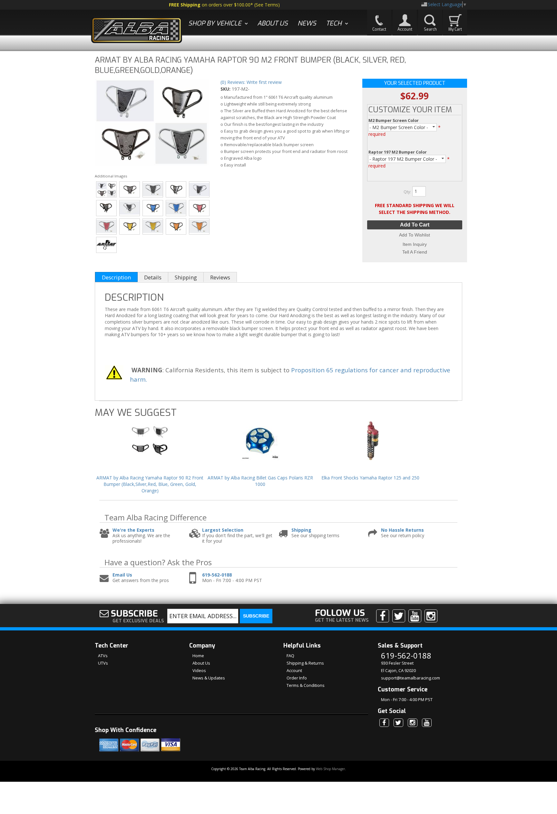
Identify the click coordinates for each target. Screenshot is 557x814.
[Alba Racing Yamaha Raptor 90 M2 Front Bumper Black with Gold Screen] (130, 226)
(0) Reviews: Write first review (251, 82)
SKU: (226, 89)
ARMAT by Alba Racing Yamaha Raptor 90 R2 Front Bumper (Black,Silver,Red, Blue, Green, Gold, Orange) (149, 484)
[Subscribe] (414, 615)
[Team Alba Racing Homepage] (136, 30)
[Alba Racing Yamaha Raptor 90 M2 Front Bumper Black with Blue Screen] (153, 208)
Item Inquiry (415, 244)
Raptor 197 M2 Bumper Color (397, 152)
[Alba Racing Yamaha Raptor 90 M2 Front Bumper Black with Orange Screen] (176, 226)
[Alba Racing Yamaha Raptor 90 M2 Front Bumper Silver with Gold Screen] (153, 226)
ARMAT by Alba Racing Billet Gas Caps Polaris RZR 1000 (260, 481)
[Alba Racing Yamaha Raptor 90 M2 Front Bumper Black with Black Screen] (130, 189)
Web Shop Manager (330, 769)
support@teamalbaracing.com (410, 677)
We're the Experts (133, 530)
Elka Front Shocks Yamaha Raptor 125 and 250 (370, 478)
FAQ (290, 655)
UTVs (103, 663)
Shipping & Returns (305, 663)
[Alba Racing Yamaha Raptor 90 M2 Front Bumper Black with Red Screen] (199, 208)
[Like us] (382, 615)
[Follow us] (398, 615)
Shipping (301, 530)
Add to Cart (414, 224)
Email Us (122, 575)
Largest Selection (222, 530)
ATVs (103, 655)
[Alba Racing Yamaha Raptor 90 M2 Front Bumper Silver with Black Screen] (153, 189)
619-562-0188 (217, 575)
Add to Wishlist (414, 235)
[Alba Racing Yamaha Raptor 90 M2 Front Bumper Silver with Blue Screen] (176, 208)
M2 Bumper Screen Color (393, 120)
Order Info (297, 677)
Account (294, 670)
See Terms (267, 5)
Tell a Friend (414, 252)
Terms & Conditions (306, 685)
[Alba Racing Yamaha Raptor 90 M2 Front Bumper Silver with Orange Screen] (199, 226)
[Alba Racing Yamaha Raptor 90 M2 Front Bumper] (152, 123)
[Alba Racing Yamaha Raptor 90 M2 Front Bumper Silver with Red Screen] (106, 226)
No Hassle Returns (402, 530)
